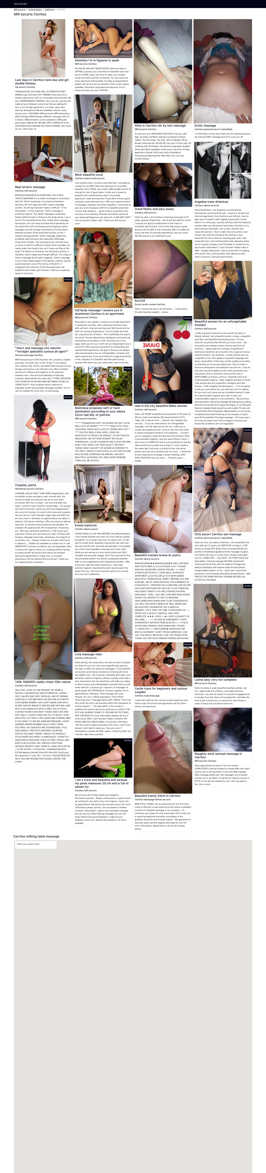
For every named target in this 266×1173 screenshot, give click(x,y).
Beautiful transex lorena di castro (158, 555)
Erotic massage (205, 125)
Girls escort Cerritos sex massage (218, 534)
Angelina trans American (211, 201)
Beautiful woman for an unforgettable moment (220, 323)
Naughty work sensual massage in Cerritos (218, 755)
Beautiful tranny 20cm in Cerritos (157, 795)
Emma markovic (86, 525)
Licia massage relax (88, 654)
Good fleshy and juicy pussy (154, 209)
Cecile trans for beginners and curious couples (161, 690)
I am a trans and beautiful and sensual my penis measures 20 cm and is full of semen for (102, 783)
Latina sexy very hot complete (215, 679)
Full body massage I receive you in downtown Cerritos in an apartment (99, 311)
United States (35, 9)
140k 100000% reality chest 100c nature (43, 682)
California (49, 9)
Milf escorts (19, 9)
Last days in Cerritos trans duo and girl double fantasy (42, 81)
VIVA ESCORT (20, 4)
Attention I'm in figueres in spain (97, 60)
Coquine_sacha (25, 485)
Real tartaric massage (30, 187)
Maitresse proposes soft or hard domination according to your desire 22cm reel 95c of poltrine (100, 411)
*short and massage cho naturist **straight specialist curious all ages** (41, 349)
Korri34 (140, 300)
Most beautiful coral (89, 174)
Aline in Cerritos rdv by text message (160, 125)
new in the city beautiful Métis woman (161, 406)
